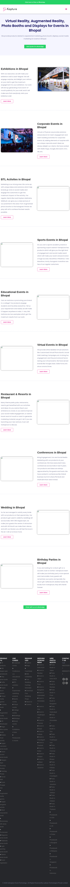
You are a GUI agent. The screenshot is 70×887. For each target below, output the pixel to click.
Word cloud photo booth (4, 812)
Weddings (17, 715)
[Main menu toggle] (66, 9)
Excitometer (4, 832)
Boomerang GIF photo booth (4, 823)
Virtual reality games (2, 699)
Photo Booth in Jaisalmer (53, 781)
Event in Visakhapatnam (41, 714)
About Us (29, 702)
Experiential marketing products (16, 693)
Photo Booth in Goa (52, 728)
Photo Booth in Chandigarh (53, 773)
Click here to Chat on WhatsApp (35, 2)
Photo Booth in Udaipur (52, 798)
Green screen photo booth (4, 754)
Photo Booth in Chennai (52, 748)
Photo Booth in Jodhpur (52, 789)
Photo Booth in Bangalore (53, 701)
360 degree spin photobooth (4, 671)
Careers (28, 704)
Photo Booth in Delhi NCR (53, 675)
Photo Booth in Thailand (52, 806)
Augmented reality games (3, 796)
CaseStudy (28, 671)
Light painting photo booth (4, 849)
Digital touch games (2, 690)
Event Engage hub (2, 785)
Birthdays (17, 718)
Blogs (28, 665)
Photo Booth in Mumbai (52, 684)
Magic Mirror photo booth (4, 729)
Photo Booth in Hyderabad (53, 709)
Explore (28, 663)
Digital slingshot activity (3, 804)
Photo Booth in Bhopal (52, 756)
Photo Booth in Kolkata (52, 764)
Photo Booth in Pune (52, 692)
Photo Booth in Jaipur (52, 667)
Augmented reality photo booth (4, 715)
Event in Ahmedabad (40, 701)
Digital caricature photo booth (4, 746)
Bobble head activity (3, 737)
